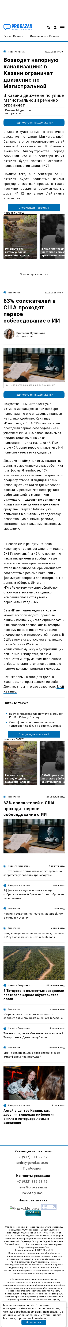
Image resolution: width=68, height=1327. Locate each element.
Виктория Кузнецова (30, 333)
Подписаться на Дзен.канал (34, 122)
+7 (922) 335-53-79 (32, 1182)
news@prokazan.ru (32, 1187)
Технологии (14, 293)
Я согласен (33, 1322)
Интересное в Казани (19, 885)
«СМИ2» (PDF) (52, 1299)
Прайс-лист (32, 1168)
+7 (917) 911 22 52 (32, 1157)
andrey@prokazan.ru (32, 1163)
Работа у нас (32, 1193)
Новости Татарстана (19, 866)
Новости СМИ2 (13, 212)
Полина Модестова (18, 110)
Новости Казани (16, 52)
